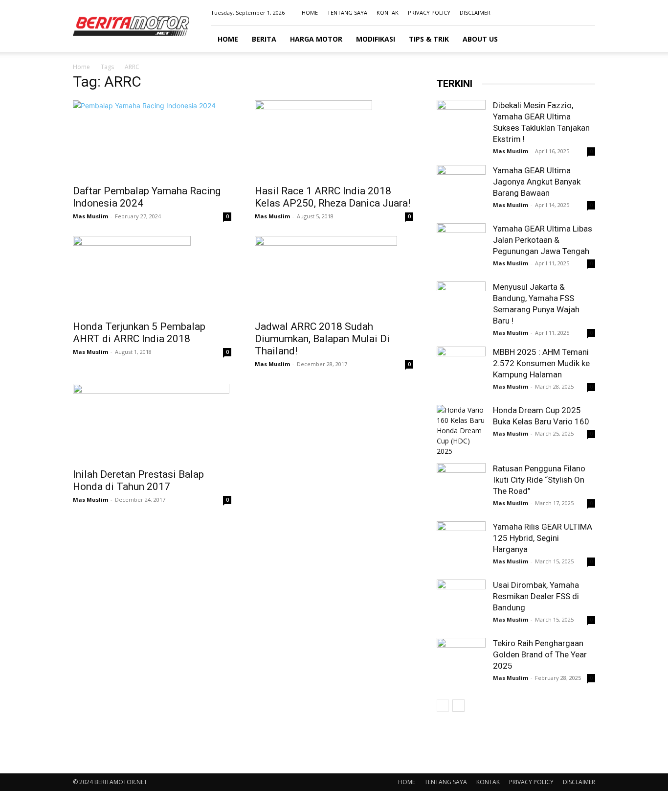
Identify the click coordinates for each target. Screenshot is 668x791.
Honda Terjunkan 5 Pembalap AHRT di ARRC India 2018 (139, 333)
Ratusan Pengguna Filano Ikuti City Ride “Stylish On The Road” (539, 480)
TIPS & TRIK (429, 39)
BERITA (264, 39)
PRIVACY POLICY (429, 12)
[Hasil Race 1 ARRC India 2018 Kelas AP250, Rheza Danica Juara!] (334, 139)
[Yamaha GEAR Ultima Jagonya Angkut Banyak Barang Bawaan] (461, 189)
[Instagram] (555, 13)
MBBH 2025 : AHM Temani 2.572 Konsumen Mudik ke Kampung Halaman (541, 363)
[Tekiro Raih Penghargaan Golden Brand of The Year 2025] (461, 662)
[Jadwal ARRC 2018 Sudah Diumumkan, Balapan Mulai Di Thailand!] (334, 275)
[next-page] (458, 705)
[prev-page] (443, 705)
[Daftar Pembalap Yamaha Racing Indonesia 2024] (152, 139)
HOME (310, 12)
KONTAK (388, 12)
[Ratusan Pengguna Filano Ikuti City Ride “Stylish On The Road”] (461, 487)
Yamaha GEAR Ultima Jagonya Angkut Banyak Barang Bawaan (536, 181)
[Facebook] (539, 13)
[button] (583, 39)
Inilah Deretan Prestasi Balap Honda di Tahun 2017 (138, 480)
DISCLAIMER (475, 12)
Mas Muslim (90, 216)
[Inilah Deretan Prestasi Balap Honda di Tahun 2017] (152, 423)
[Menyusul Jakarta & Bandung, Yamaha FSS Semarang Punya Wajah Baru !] (461, 305)
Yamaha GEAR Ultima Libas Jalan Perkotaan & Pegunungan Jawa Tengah (542, 240)
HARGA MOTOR (316, 39)
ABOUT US (480, 39)
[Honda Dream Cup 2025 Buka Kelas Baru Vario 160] (461, 430)
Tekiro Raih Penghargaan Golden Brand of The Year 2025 (540, 654)
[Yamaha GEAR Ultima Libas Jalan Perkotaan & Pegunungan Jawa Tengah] (461, 247)
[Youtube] (587, 13)
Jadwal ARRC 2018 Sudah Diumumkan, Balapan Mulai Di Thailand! (322, 339)
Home (81, 67)
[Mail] (571, 13)
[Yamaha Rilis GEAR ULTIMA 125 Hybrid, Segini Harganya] (461, 545)
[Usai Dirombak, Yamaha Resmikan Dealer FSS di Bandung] (461, 604)
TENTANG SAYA (347, 12)
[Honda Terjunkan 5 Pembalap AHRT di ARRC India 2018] (152, 275)
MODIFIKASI (375, 39)
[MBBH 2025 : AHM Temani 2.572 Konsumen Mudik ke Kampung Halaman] (461, 371)
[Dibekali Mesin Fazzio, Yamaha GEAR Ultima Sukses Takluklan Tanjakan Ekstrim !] (461, 124)
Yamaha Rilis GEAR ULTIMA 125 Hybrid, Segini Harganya (542, 538)
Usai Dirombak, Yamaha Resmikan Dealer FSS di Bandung (536, 596)
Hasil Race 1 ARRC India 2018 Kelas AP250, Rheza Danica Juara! (332, 197)
